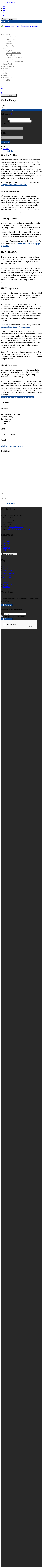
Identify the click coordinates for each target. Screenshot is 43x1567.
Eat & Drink (7, 571)
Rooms (6, 568)
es (4, 10)
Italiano (6, 550)
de (4, 6)
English (6, 543)
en (4, 8)
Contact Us (7, 584)
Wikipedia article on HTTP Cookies (14, 185)
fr (4, 13)
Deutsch (6, 541)
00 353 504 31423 (8, 2)
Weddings (7, 575)
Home (5, 566)
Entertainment (8, 573)
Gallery (6, 580)
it (3, 15)
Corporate (7, 577)
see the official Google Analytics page (15, 327)
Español (6, 545)
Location (6, 582)
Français (6, 548)
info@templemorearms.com (12, 446)
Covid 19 (6, 586)
